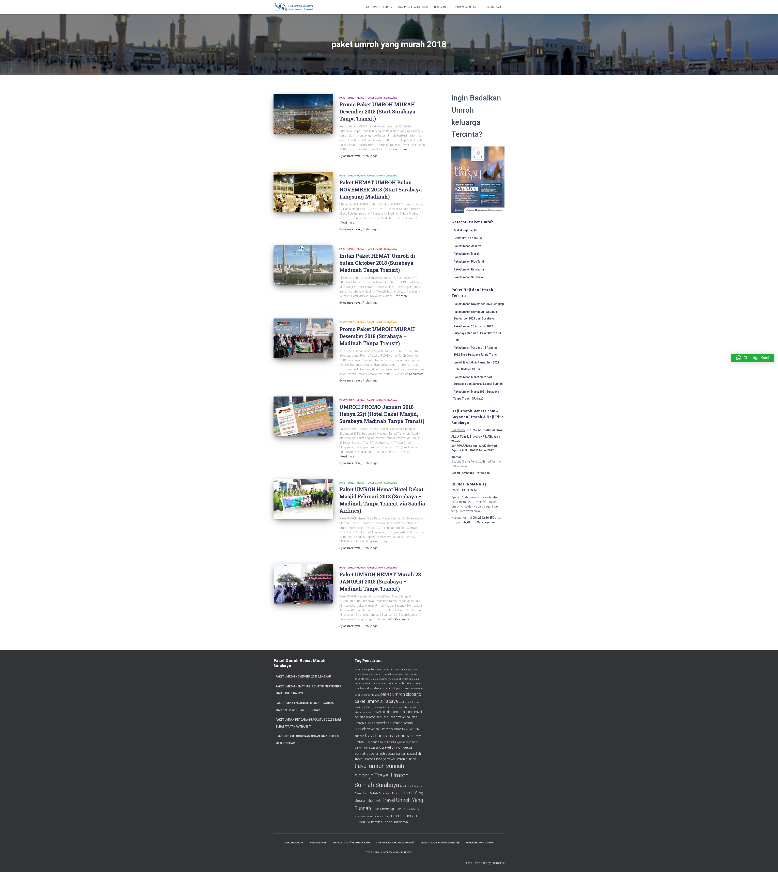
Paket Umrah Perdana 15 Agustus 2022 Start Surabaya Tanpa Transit (308, 723)
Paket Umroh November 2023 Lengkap (478, 304)
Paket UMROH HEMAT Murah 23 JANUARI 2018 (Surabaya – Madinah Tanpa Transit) (380, 581)
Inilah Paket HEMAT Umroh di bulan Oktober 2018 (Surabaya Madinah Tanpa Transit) (377, 262)
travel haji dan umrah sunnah (393, 712)
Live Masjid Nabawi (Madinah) (395, 842)
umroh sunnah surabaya (388, 822)
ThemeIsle (497, 863)
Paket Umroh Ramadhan (469, 269)
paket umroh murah (400, 683)
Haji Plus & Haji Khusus (412, 7)
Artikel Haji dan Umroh (468, 230)
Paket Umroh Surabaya (382, 97)
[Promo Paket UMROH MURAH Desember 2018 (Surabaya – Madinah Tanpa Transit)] (303, 338)
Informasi (440, 7)
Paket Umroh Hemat (377, 7)
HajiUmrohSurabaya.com (480, 522)
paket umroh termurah (366, 707)
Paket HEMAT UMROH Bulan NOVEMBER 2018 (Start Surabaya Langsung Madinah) (380, 189)
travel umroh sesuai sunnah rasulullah (394, 754)
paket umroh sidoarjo (400, 694)
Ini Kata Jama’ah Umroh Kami (351, 842)
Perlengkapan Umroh (480, 842)
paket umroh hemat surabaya (385, 674)
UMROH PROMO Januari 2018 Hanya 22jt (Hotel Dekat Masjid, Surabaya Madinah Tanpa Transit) (381, 414)
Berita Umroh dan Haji (468, 238)
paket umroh (361, 669)
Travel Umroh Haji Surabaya (395, 742)
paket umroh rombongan (367, 695)
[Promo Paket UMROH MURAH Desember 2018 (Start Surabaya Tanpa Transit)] (303, 114)
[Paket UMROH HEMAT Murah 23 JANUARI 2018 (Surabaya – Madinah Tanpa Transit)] (303, 584)
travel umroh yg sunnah (388, 809)
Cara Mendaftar (466, 7)
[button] (752, 358)
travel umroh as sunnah (389, 735)
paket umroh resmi (413, 688)
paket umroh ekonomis (380, 669)
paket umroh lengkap (375, 683)
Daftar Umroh (293, 842)
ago (370, 156)
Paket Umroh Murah (352, 97)
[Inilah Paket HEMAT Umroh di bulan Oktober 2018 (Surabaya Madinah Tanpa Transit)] (303, 265)
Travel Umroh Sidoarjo (370, 759)
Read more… (400, 149)
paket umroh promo (392, 688)
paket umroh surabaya (376, 701)
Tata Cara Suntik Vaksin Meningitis (389, 852)
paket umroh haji (402, 669)
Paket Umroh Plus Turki (468, 261)
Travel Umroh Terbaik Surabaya (372, 793)
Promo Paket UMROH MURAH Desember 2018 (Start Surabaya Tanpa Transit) (377, 111)
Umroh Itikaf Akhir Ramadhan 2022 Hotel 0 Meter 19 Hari (307, 740)
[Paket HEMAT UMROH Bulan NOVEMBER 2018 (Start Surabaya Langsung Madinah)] (303, 192)
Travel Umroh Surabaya (411, 786)
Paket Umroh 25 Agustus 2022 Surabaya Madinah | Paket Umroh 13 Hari (477, 333)
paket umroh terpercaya (390, 707)
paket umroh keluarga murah (380, 679)
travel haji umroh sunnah (384, 729)
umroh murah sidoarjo (378, 816)
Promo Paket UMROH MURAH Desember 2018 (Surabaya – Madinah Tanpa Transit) (377, 336)
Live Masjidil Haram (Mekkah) (440, 842)
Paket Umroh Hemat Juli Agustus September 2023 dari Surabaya (308, 690)
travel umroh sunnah (401, 759)
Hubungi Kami (493, 7)
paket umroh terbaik (409, 702)
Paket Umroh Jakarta (467, 246)
